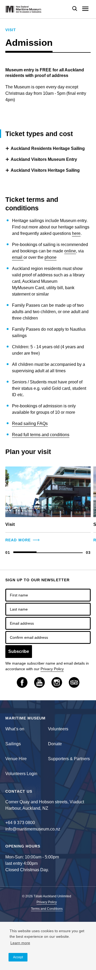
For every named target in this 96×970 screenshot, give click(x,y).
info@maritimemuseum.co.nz (32, 829)
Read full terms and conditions (40, 434)
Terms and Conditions (47, 909)
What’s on (14, 729)
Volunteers (58, 729)
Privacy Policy (52, 669)
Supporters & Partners (69, 758)
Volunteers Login (21, 773)
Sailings (13, 744)
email (17, 257)
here (76, 233)
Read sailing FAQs (30, 423)
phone (51, 257)
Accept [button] (18, 957)
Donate (55, 744)
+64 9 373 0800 (20, 822)
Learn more (20, 943)
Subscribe (18, 651)
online (70, 251)
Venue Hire (16, 758)
